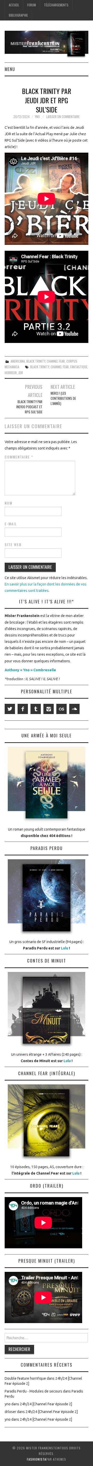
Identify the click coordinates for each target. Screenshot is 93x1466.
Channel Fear (56, 361)
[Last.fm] (61, 709)
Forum (31, 5)
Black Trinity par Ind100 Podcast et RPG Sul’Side (29, 406)
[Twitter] (10, 709)
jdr (20, 372)
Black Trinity (35, 361)
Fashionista (36, 1459)
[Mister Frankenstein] (46, 44)
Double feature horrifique (25, 1378)
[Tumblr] (35, 709)
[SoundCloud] (74, 709)
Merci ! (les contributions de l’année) (63, 398)
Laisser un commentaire (63, 116)
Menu (10, 69)
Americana (18, 361)
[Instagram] (48, 709)
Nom (8, 503)
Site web (13, 544)
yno (37, 116)
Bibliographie (18, 15)
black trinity (39, 366)
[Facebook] (23, 709)
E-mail (11, 523)
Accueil (14, 5)
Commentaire (19, 456)
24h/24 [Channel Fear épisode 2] (46, 1404)
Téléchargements (56, 5)
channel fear (60, 366)
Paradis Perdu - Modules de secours (33, 1391)
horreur (11, 372)
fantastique (78, 366)
